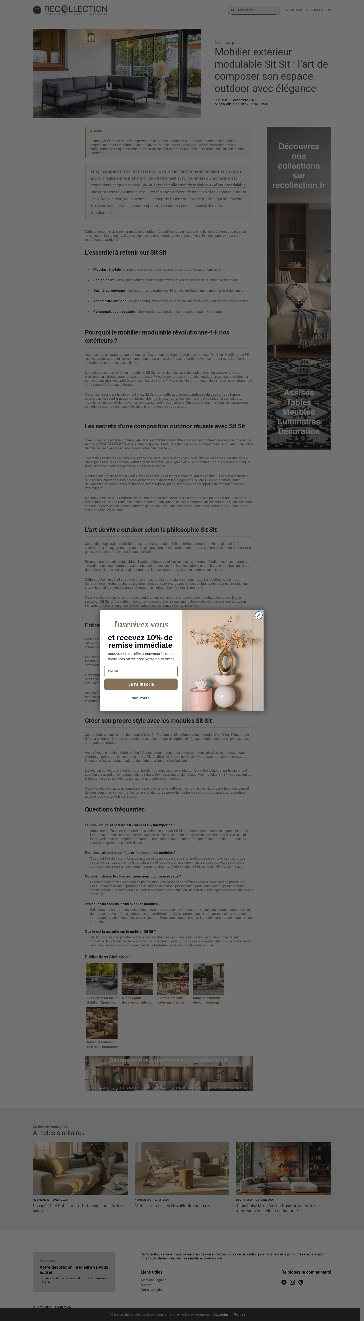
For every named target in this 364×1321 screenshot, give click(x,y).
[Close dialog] (258, 615)
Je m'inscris (141, 684)
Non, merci (141, 698)
